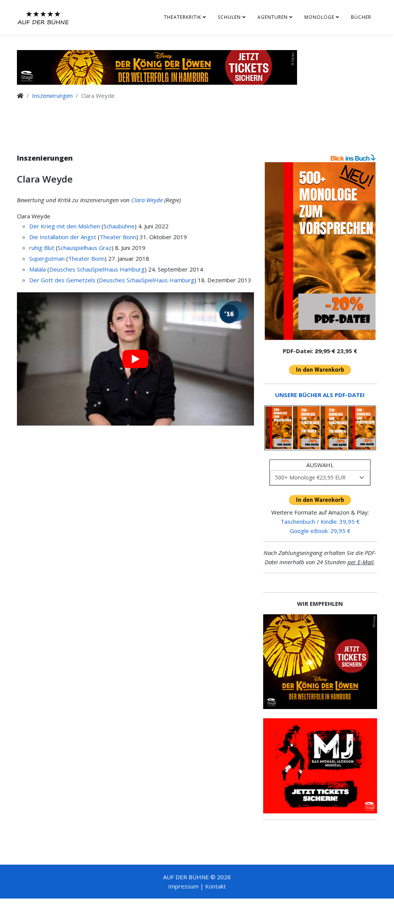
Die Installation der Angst (62, 237)
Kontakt (215, 886)
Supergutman (47, 258)
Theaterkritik (182, 17)
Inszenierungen (52, 95)
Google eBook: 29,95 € (320, 531)
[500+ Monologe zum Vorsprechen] (320, 251)
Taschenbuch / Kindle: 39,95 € (320, 521)
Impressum (183, 886)
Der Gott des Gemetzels (62, 280)
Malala (37, 269)
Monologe (319, 17)
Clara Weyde (147, 200)
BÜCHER (361, 17)
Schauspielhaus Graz (85, 247)
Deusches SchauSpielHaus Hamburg (97, 269)
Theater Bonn (118, 237)
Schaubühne (119, 226)
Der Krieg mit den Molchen (64, 226)
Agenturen (272, 17)
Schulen (229, 17)
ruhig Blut (41, 247)
